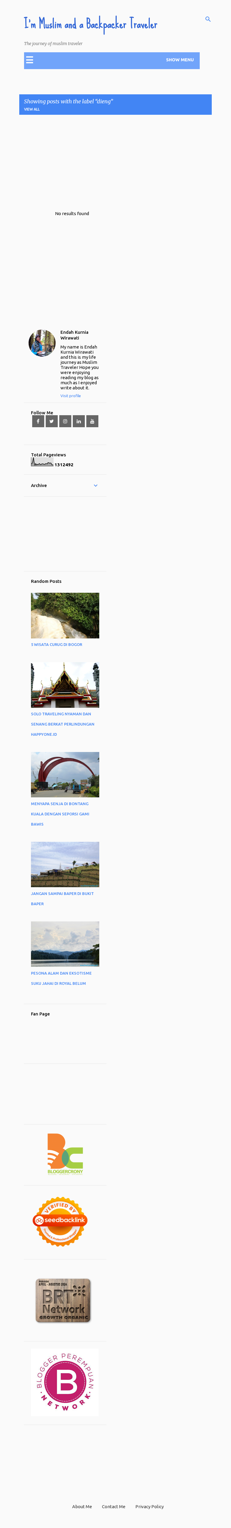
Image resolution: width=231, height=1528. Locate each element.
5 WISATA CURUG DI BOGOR (56, 644)
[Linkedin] (79, 421)
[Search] (208, 19)
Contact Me (113, 1506)
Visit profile (70, 396)
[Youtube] (92, 421)
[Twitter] (52, 421)
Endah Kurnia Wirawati (74, 335)
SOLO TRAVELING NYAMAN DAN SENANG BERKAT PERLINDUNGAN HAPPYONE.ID (62, 724)
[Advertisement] (125, 162)
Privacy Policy (149, 1506)
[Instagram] (65, 421)
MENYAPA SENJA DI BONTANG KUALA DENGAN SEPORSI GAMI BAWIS (60, 814)
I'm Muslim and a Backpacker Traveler (90, 23)
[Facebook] (38, 421)
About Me (82, 1506)
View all (32, 109)
